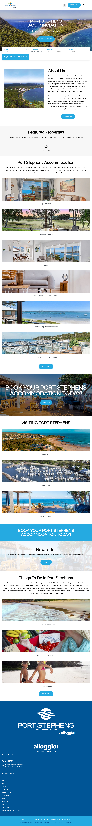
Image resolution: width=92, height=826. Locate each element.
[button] (64, 5)
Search (24, 57)
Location (49, 49)
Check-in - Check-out (32, 49)
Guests (6, 49)
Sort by (71, 49)
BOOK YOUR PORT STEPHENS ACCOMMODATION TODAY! (46, 532)
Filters (10, 57)
